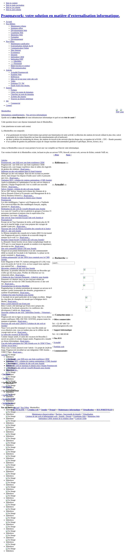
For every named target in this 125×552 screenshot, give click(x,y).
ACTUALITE (19, 410)
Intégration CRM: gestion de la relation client (56, 418)
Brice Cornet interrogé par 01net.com (15, 304)
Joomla (44, 410)
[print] (122, 112)
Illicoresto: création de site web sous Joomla (18, 268)
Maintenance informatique (69, 410)
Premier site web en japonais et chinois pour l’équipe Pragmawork (31, 366)
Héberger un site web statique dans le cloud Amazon (21, 171)
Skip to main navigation (15, 5)
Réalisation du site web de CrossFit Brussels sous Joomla (23, 209)
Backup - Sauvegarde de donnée (68, 414)
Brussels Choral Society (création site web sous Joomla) (22, 240)
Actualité (57, 342)
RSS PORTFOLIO (104, 410)
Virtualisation (88, 410)
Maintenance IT (9, 399)
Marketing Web (94, 416)
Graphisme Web (79, 416)
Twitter (5, 378)
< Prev (56, 155)
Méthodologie (8, 403)
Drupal (52, 410)
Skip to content (11, 3)
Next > (69, 155)
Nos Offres (25, 407)
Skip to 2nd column (13, 10)
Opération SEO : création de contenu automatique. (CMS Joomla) (26, 180)
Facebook (6, 374)
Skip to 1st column (13, 7)
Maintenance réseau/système (43, 414)
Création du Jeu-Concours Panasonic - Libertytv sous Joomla (24, 277)
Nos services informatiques (36, 115)
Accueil (17, 407)
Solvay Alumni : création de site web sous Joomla (20, 189)
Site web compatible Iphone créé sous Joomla (18, 248)
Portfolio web (59, 347)
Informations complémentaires (13, 115)
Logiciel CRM (80, 418)
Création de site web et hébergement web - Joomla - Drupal (48, 416)
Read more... (25, 169)
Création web (33, 410)
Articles (4, 160)
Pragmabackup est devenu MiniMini (15, 286)
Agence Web (7, 395)
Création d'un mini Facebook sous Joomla (17, 295)
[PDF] (118, 112)
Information (7, 387)
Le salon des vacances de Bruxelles (14, 334)
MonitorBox (6, 111)
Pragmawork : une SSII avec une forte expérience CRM (22, 162)
